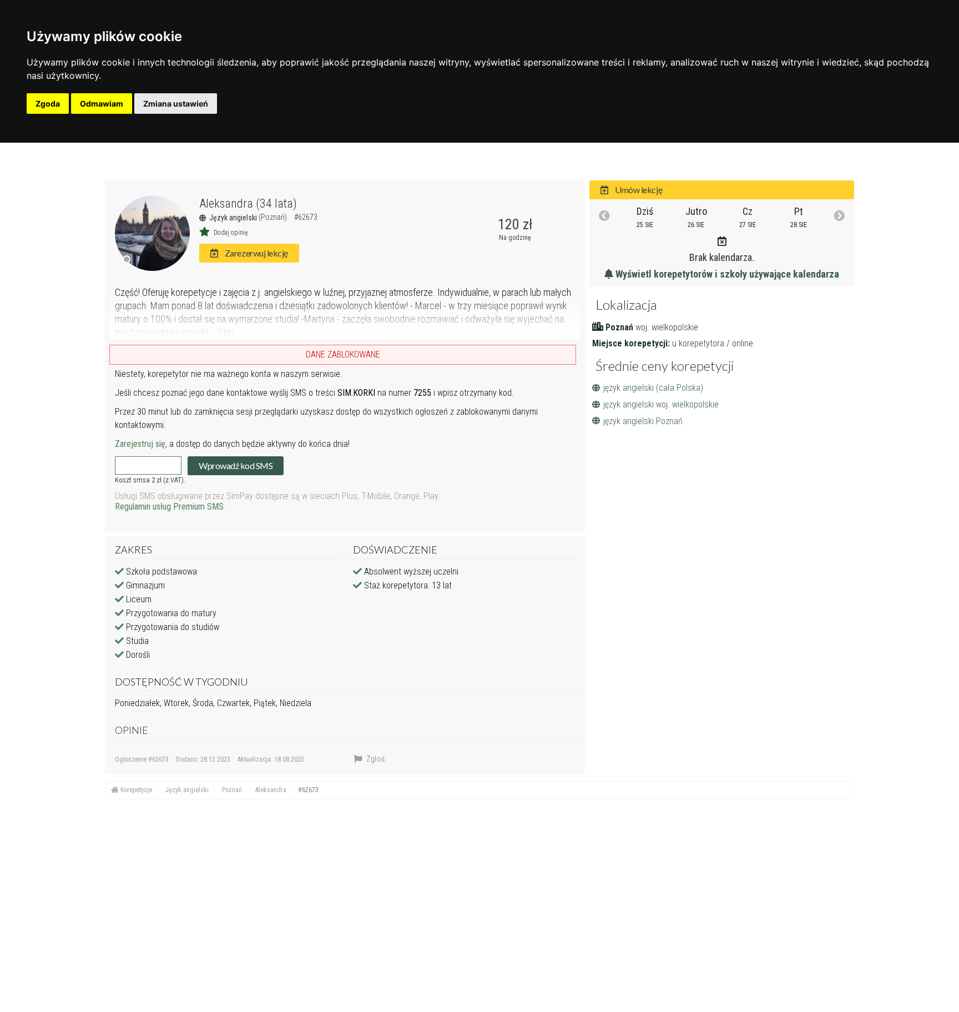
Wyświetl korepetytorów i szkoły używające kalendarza (726, 274)
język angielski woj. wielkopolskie (661, 404)
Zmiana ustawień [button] (175, 103)
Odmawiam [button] (101, 103)
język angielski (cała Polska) (653, 387)
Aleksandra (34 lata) (248, 203)
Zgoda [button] (48, 103)
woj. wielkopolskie (666, 327)
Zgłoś (375, 758)
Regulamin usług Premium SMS (169, 506)
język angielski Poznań (643, 421)
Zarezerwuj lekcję (255, 253)
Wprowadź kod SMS (235, 465)
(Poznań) (274, 217)
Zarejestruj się (140, 444)
